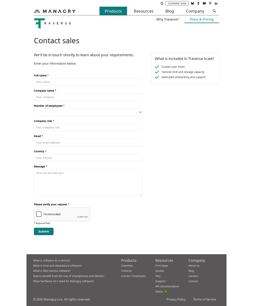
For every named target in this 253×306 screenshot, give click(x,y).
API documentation (167, 286)
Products (113, 11)
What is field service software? (52, 271)
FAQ (157, 276)
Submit (43, 231)
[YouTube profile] (204, 3)
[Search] (214, 11)
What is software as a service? (51, 260)
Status (161, 291)
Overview (127, 265)
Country (40, 151)
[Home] (54, 11)
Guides (159, 271)
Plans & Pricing (202, 19)
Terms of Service (204, 299)
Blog (169, 11)
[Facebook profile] (198, 3)
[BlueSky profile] (192, 3)
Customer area (177, 3)
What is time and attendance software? (57, 265)
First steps (161, 265)
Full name (41, 75)
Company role (44, 121)
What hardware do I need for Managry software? (63, 281)
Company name (45, 90)
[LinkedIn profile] (216, 3)
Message (40, 166)
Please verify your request (51, 204)
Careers (193, 276)
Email (38, 136)
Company (195, 11)
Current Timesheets (133, 276)
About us (194, 265)
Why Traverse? (167, 19)
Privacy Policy (176, 299)
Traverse (126, 271)
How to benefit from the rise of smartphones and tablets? (68, 276)
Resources (144, 11)
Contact (193, 281)
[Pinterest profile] (210, 3)
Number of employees (49, 105)
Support (160, 281)
